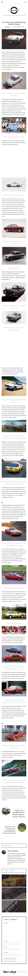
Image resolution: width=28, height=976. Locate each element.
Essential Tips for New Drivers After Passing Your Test (14, 880)
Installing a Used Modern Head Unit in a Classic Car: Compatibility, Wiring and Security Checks (14, 893)
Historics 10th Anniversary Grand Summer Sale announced (14, 830)
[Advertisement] (14, 161)
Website (6, 952)
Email (6, 946)
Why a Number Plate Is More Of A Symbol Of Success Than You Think (14, 906)
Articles (7, 26)
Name (6, 941)
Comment (6, 922)
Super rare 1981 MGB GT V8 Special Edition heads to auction (14, 813)
